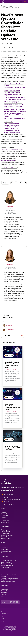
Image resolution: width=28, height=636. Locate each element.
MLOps (6, 120)
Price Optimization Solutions (11, 123)
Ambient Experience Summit (8, 590)
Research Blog (4, 524)
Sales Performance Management (13, 127)
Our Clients (6, 504)
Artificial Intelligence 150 (7, 574)
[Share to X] (4, 47)
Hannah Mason (10, 264)
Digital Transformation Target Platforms (15, 99)
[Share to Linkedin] (7, 47)
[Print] (12, 47)
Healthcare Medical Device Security (13, 104)
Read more (6, 241)
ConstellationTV (5, 556)
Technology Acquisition (6, 543)
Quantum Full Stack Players (11, 125)
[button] (2, 47)
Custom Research (5, 542)
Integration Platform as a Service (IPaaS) (15, 111)
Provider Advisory (5, 540)
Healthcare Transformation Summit (9, 587)
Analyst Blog (7, 6)
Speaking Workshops (6, 545)
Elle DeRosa (10, 206)
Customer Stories (5, 599)
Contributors (4, 527)
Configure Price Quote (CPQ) (12, 90)
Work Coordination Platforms (12, 132)
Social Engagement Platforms (12, 130)
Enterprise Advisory (6, 547)
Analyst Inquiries (5, 538)
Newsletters (4, 601)
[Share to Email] (10, 47)
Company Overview (8, 503)
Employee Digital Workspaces (12, 101)
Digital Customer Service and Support (14, 97)
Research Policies (5, 531)
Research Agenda (5, 522)
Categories (6, 344)
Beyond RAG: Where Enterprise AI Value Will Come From (12, 456)
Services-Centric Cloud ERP (11, 128)
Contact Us (6, 509)
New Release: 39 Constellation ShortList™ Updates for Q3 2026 (12, 415)
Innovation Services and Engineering (14, 109)
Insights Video (4, 558)
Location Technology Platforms (12, 113)
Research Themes (5, 529)
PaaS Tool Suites (8, 121)
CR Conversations (5, 561)
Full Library (4, 520)
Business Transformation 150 (8, 569)
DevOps (6, 96)
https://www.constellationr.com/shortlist (12, 149)
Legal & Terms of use (9, 513)
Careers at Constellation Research (12, 508)
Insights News (4, 597)
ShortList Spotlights (6, 560)
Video (2, 604)
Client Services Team (9, 511)
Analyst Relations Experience (8, 588)
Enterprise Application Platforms (13, 102)
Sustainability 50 (5, 576)
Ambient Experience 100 (7, 572)
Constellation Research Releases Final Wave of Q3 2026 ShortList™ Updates (12, 373)
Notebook (3, 603)
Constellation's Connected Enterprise (10, 583)
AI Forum (3, 585)
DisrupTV (3, 554)
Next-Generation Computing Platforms (14, 118)
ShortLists (3, 526)
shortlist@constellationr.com (9, 167)
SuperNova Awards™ (6, 570)
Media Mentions (7, 506)
